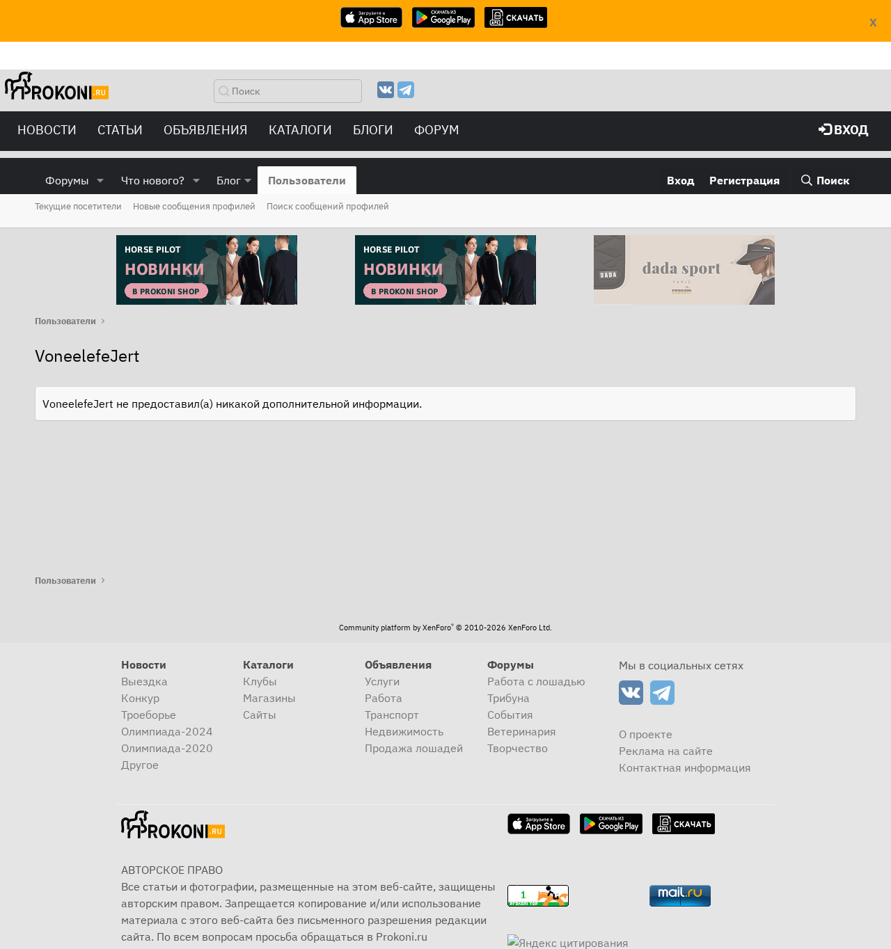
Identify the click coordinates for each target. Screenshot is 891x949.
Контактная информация (685, 767)
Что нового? (152, 180)
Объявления (206, 130)
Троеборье (148, 714)
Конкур (140, 698)
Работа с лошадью (536, 681)
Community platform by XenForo (445, 627)
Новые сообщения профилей (194, 206)
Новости (47, 130)
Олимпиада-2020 (167, 748)
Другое (140, 765)
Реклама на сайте (666, 751)
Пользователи (307, 180)
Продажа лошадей (414, 748)
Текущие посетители (78, 206)
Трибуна (508, 698)
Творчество (517, 748)
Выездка (144, 681)
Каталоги (300, 130)
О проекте (645, 734)
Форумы (67, 180)
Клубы (260, 681)
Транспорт (392, 714)
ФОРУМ (436, 130)
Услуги (382, 681)
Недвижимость (404, 731)
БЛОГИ (373, 130)
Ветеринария (521, 731)
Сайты (259, 714)
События (510, 714)
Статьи (120, 130)
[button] (100, 180)
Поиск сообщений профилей (328, 206)
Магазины (269, 698)
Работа (383, 698)
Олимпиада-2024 (167, 731)
